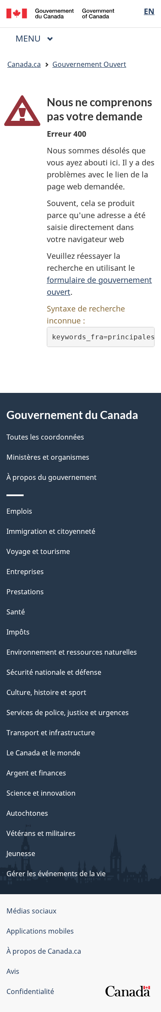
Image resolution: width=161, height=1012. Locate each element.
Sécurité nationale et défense (53, 672)
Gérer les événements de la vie (56, 873)
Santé (15, 612)
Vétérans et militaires (41, 833)
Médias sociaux (31, 911)
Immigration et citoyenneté (50, 531)
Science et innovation (41, 793)
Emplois (19, 511)
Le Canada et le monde (43, 753)
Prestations (25, 591)
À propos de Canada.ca (43, 951)
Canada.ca (24, 64)
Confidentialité (30, 991)
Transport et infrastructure (50, 732)
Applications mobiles (40, 931)
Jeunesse (20, 853)
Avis (12, 971)
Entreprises (25, 571)
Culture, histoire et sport (46, 692)
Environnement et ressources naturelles (71, 652)
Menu (37, 38)
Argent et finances (36, 773)
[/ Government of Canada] (60, 12)
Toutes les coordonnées (45, 437)
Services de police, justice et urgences (67, 712)
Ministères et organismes (47, 457)
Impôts (18, 632)
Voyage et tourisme (38, 551)
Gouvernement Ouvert (89, 64)
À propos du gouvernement (51, 477)
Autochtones (27, 813)
